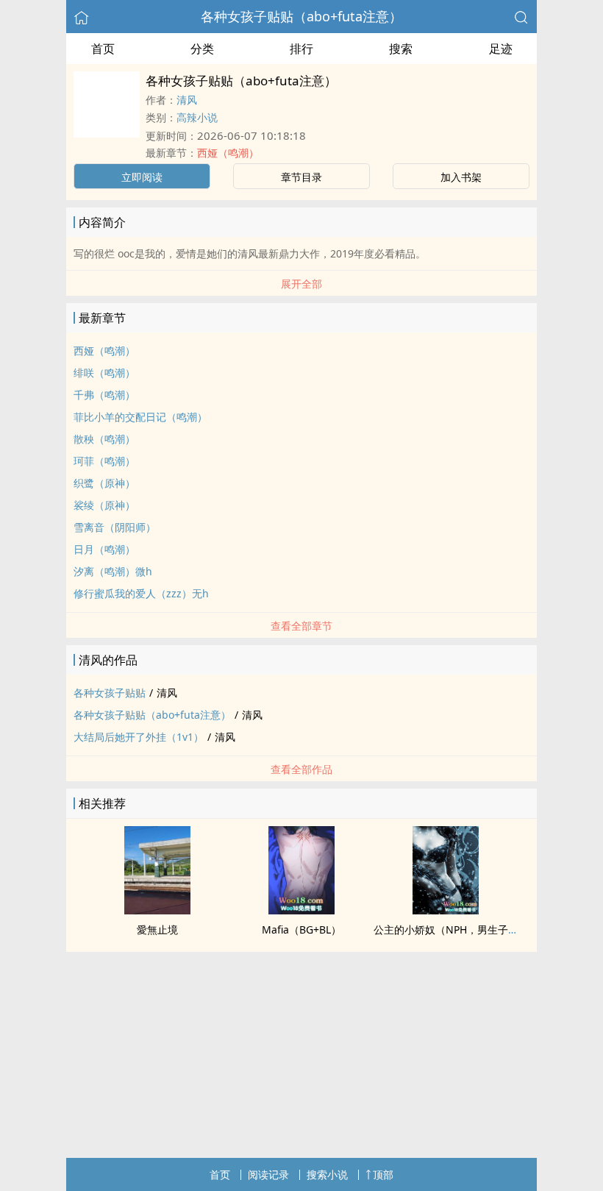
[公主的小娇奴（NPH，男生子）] (446, 910)
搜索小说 (327, 1174)
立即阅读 (142, 177)
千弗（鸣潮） (104, 395)
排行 (301, 48)
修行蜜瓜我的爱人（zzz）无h (141, 593)
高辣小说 (197, 117)
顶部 (383, 1174)
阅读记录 (268, 1174)
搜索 (401, 48)
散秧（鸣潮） (104, 439)
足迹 (501, 48)
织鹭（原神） (104, 483)
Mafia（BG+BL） (301, 929)
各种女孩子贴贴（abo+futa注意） (301, 16)
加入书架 (461, 177)
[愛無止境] (157, 910)
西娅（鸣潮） (228, 153)
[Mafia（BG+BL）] (301, 910)
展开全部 (301, 284)
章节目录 (301, 177)
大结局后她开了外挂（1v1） (139, 737)
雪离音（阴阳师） (115, 527)
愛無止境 (157, 929)
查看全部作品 (301, 769)
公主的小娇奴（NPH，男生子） (446, 929)
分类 (202, 48)
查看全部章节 (301, 626)
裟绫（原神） (104, 505)
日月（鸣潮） (104, 549)
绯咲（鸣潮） (104, 373)
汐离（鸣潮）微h (113, 571)
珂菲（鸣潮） (104, 461)
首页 (103, 48)
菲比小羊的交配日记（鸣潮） (140, 417)
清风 (186, 100)
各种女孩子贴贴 (110, 693)
